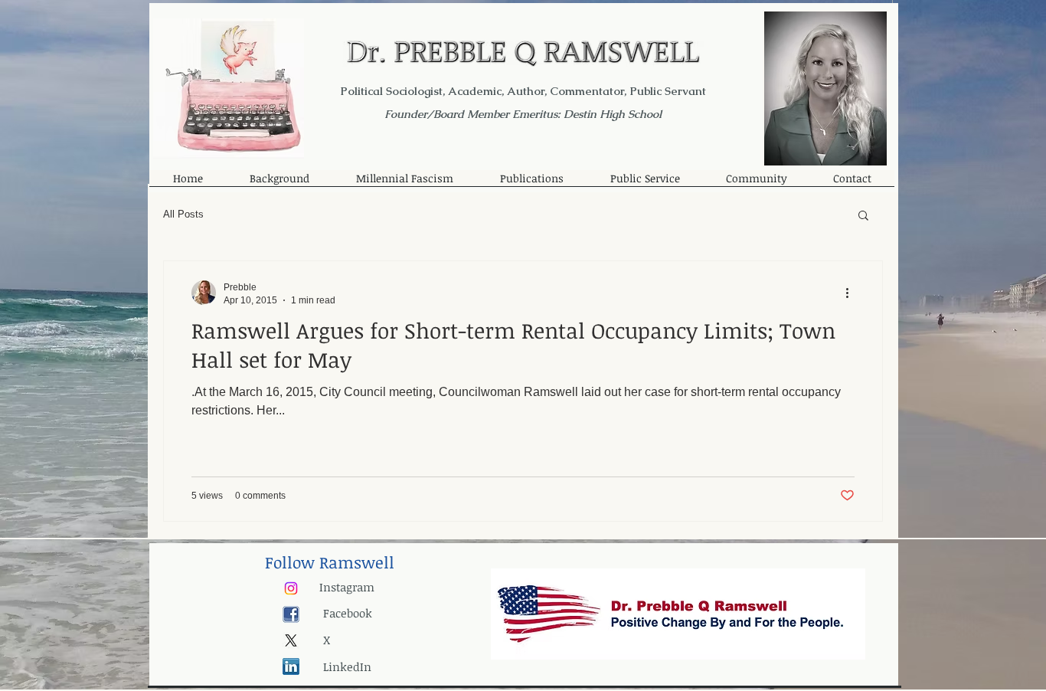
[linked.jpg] (291, 666)
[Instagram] (291, 588)
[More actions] (852, 292)
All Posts (183, 214)
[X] (291, 640)
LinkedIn (347, 666)
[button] (863, 216)
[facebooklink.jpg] (291, 614)
